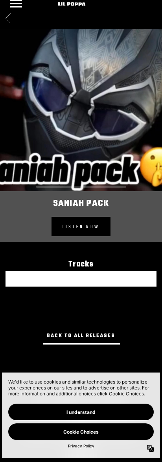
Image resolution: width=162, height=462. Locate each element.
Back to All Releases (81, 336)
